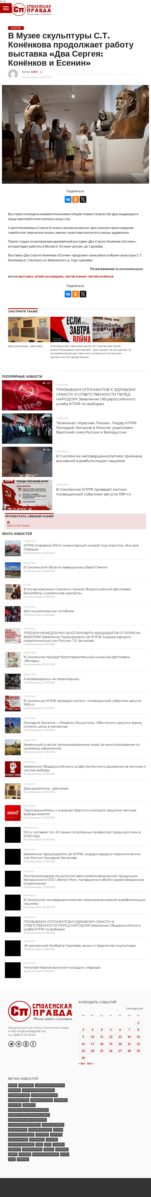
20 (120, 1044)
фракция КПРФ (18, 1100)
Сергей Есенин (76, 276)
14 (129, 1036)
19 (110, 1044)
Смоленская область (50, 1085)
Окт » (90, 1063)
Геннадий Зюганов (44, 1095)
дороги (56, 1134)
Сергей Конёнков (101, 276)
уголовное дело (40, 1129)
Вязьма (23, 1159)
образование (18, 1139)
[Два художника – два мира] (29, 341)
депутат (14, 1149)
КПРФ (12, 1085)
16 (83, 1044)
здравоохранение (21, 1144)
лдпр (12, 1154)
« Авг (81, 1063)
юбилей (25, 1154)
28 (129, 1050)
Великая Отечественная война (29, 1115)
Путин (58, 1129)
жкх (39, 1144)
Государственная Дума (38, 1090)
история (42, 1134)
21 (129, 1044)
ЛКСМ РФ (14, 1105)
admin (34, 71)
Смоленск (26, 1085)
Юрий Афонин (32, 1149)
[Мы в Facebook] (33, 1044)
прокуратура (17, 1129)
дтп (47, 1144)
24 (92, 1050)
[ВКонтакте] (68, 199)
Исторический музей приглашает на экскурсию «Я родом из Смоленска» (112, 350)
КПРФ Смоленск (53, 1124)
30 (83, 1058)
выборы (29, 1105)
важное (14, 1090)
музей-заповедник (49, 276)
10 (92, 1036)
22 (138, 1044)
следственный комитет (24, 1124)
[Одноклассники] (75, 199)
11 (101, 1036)
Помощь (60, 1100)
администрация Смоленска (27, 1120)
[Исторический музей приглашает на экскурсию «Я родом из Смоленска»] (114, 341)
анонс (49, 1149)
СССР (65, 1154)
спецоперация (19, 1095)
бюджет (62, 1149)
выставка (25, 276)
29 (138, 1050)
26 (110, 1050)
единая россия (42, 1100)
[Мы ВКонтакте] (18, 1044)
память (58, 1144)
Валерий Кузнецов (21, 1134)
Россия (52, 1139)
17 (92, 1044)
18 (101, 1044)
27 (120, 1050)
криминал (36, 1139)
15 (138, 1036)
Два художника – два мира (25, 346)
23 (83, 1050)
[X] (83, 199)
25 (101, 1050)
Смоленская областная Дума (28, 1110)
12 (110, 1036)
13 (120, 1036)
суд (11, 1159)
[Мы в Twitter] (11, 1044)
